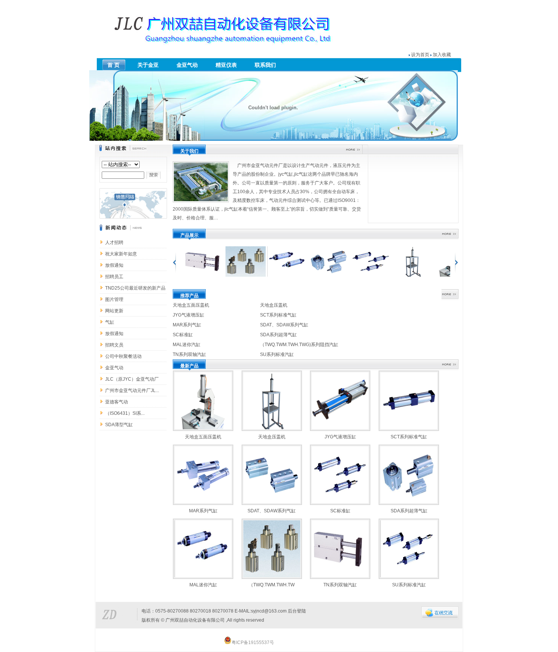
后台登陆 (297, 611)
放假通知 (114, 265)
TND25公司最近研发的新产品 (135, 288)
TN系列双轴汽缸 (189, 354)
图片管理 (114, 299)
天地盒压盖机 (273, 305)
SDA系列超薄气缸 (278, 334)
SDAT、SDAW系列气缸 (284, 325)
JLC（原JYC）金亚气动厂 (132, 379)
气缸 (109, 322)
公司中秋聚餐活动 (123, 356)
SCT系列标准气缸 (278, 315)
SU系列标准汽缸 (277, 354)
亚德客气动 (116, 402)
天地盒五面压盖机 (191, 305)
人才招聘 (114, 242)
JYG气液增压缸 (188, 315)
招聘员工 (114, 276)
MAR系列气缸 (187, 325)
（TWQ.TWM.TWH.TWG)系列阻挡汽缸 (299, 344)
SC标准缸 (183, 334)
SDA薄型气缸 (119, 424)
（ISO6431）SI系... (125, 413)
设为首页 (420, 54)
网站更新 (114, 310)
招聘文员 (114, 345)
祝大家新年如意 (121, 254)
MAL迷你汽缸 (186, 344)
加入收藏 (442, 54)
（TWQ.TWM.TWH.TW (272, 584)
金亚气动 (114, 367)
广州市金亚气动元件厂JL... (132, 390)
